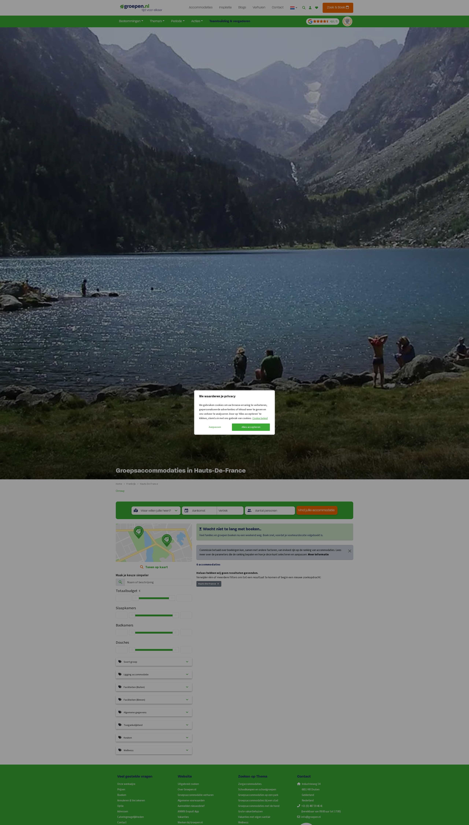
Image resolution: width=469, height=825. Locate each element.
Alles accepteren (251, 427)
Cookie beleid (260, 418)
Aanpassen (215, 427)
